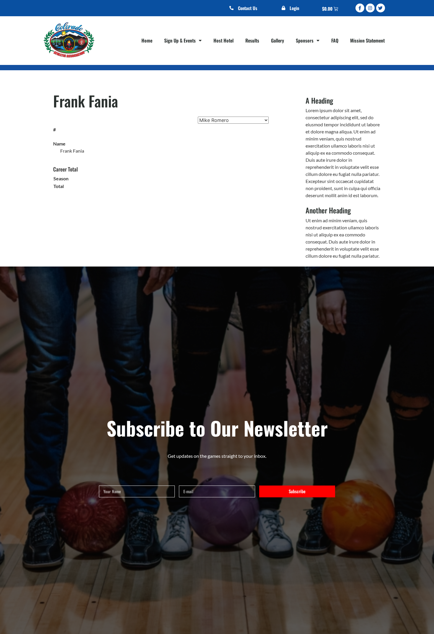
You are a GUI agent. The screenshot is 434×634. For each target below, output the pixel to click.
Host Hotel (223, 40)
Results (252, 40)
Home (146, 40)
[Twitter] (380, 8)
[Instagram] (370, 8)
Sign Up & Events (180, 40)
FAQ (334, 40)
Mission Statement (367, 40)
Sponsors (305, 40)
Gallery (277, 40)
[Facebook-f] (359, 8)
